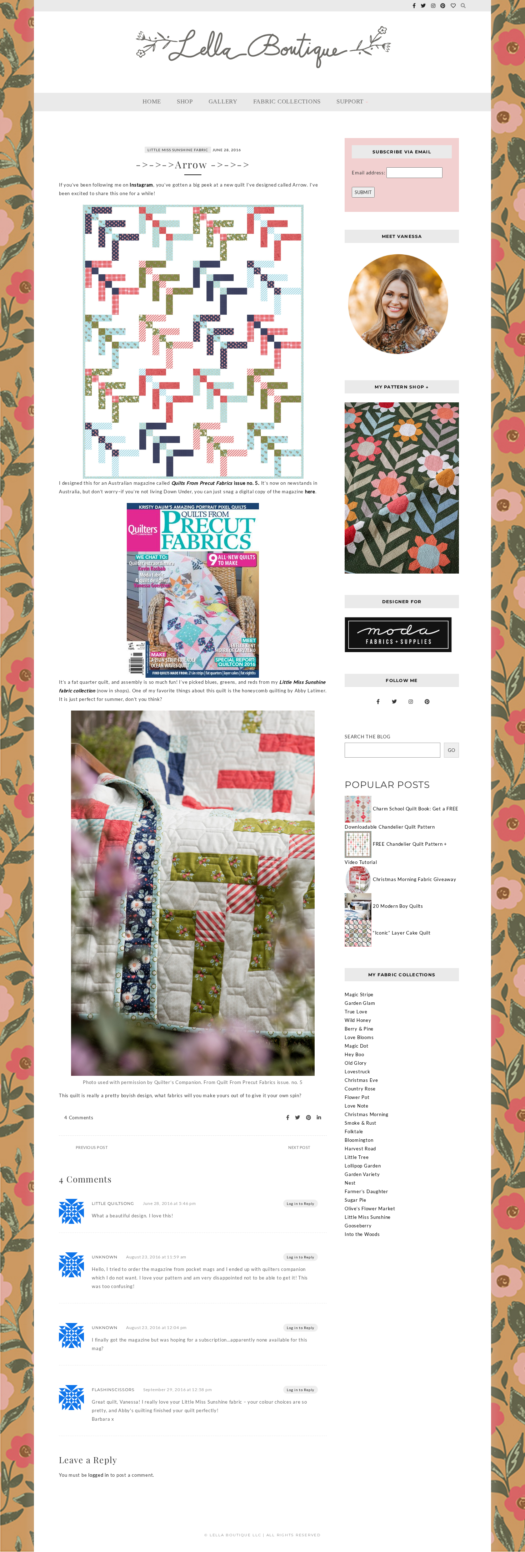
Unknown (105, 1257)
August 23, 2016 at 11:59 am (156, 1257)
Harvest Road (360, 1148)
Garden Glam (360, 1003)
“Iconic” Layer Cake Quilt (402, 933)
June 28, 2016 (226, 150)
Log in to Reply (300, 1203)
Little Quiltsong (113, 1203)
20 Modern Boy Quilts (398, 906)
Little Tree (357, 1157)
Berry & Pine (359, 1029)
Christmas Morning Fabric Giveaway (414, 879)
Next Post (299, 1147)
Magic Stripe (359, 994)
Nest (350, 1183)
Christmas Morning (367, 1114)
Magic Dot (357, 1046)
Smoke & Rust (360, 1123)
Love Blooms (359, 1037)
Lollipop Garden (363, 1166)
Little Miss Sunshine (368, 1217)
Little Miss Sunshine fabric (178, 150)
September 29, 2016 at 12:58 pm (177, 1389)
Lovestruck (357, 1071)
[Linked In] (316, 1117)
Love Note (357, 1106)
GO (451, 750)
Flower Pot (357, 1097)
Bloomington (359, 1140)
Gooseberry (358, 1225)
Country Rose (360, 1089)
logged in (98, 1475)
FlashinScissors (113, 1389)
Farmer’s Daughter (366, 1191)
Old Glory (356, 1063)
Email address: (369, 172)
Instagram (141, 185)
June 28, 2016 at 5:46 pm (169, 1203)
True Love (356, 1011)
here (310, 491)
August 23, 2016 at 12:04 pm (156, 1327)
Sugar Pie (355, 1200)
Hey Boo (354, 1054)
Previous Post (92, 1147)
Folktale (354, 1131)
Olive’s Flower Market (370, 1208)
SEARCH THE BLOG (367, 736)
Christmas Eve (361, 1080)
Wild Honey (358, 1020)
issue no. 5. (215, 483)
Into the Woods (362, 1234)
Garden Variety (362, 1174)
